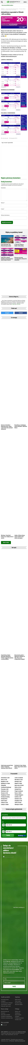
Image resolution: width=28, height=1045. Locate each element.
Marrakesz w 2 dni (19, 779)
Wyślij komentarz (7, 222)
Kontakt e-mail (18, 1019)
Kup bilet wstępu (18, 1002)
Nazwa (3, 202)
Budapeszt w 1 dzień (5, 783)
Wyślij (14, 986)
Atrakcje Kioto (4, 798)
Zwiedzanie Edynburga (6, 787)
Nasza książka (18, 1014)
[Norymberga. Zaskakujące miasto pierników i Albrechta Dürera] (20, 372)
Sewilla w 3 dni (18, 796)
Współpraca (17, 1013)
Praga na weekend (19, 791)
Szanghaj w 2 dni (18, 800)
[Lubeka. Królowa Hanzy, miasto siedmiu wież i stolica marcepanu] (20, 482)
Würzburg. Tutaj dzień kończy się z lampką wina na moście (7, 537)
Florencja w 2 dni (4, 789)
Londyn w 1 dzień (4, 804)
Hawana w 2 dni (4, 793)
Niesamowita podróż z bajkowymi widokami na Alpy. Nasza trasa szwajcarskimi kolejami (19, 657)
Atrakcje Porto (18, 789)
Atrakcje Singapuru (19, 795)
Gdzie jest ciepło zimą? (6, 1006)
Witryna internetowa (5, 215)
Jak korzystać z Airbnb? (6, 1004)
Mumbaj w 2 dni (18, 781)
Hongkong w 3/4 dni (5, 795)
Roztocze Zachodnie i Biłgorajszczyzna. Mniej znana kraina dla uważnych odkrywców (7, 427)
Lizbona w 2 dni (4, 802)
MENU (25, 2)
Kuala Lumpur (4, 800)
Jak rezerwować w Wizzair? (7, 1002)
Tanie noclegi (18, 1001)
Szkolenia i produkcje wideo (7, 1018)
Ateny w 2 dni (4, 779)
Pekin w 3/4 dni (18, 787)
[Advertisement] (14, 161)
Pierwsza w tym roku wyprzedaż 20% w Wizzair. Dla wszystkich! (20, 259)
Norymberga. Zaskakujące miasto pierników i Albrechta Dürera (20, 426)
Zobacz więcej (6, 542)
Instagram (7, 313)
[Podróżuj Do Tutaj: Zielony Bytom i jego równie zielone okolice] (20, 712)
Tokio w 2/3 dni (18, 802)
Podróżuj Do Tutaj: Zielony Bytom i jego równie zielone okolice (20, 767)
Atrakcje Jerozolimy (5, 796)
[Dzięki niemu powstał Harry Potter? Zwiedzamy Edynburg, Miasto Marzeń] (7, 712)
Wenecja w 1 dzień (19, 804)
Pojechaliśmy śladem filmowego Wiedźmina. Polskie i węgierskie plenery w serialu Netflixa (7, 657)
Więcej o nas (17, 1011)
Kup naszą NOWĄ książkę (7, 5)
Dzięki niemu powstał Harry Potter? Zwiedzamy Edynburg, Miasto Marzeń (7, 767)
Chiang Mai (3, 785)
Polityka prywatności (19, 1018)
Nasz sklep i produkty (5, 1014)
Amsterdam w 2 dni (5, 777)
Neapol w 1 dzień (18, 783)
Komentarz (3, 187)
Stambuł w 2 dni (18, 798)
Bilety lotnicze (18, 999)
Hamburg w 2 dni (4, 791)
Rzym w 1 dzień (18, 793)
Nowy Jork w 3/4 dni (19, 785)
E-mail (2, 209)
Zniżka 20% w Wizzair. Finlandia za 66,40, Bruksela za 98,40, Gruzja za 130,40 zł (7, 259)
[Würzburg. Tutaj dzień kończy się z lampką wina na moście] (7, 482)
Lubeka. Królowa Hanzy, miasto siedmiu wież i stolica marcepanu (19, 537)
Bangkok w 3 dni (4, 781)
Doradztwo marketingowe (6, 1016)
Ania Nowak (5, 138)
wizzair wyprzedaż (8, 142)
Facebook (21, 313)
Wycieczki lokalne (18, 1004)
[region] (14, 1033)
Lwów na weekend (19, 777)
